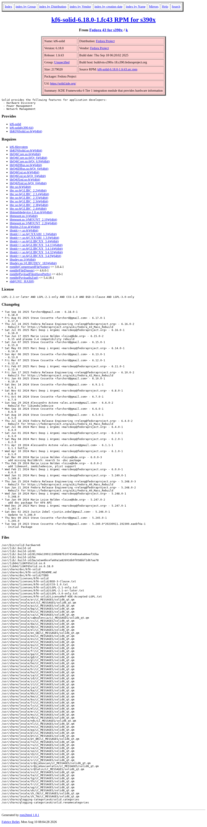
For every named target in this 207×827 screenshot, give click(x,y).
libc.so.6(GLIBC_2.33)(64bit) (29, 197)
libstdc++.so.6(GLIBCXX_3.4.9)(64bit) (35, 256)
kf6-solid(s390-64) (21, 127)
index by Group (26, 6)
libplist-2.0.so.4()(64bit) (25, 227)
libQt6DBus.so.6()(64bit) (26, 165)
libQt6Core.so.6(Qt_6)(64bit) (28, 158)
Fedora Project (105, 41)
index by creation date (108, 6)
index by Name (136, 6)
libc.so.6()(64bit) (20, 187)
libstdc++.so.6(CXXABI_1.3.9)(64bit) (34, 237)
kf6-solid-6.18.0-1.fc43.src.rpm (117, 69)
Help (165, 6)
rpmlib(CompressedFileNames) (30, 267)
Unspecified (62, 62)
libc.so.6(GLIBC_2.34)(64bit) (29, 201)
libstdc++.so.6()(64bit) (24, 230)
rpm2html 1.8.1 (29, 815)
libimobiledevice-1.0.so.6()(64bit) (31, 212)
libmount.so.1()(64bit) (24, 216)
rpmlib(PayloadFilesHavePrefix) (30, 274)
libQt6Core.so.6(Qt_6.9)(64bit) (30, 161)
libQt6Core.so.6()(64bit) (25, 154)
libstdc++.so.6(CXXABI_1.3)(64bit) (33, 234)
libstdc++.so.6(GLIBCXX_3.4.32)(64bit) (36, 252)
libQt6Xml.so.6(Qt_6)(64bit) (28, 183)
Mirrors (153, 6)
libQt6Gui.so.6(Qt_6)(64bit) (28, 176)
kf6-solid (15, 124)
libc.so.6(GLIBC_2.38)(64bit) (29, 205)
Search (176, 6)
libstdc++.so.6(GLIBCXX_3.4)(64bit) (34, 241)
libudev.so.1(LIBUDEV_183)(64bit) (33, 263)
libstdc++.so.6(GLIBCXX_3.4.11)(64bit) (36, 245)
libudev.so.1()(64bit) (23, 259)
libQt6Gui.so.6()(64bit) (24, 172)
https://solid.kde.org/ (63, 83)
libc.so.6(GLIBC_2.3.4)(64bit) (29, 194)
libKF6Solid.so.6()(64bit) (26, 131)
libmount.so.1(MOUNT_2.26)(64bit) (33, 223)
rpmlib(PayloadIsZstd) (24, 277)
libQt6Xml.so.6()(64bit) (25, 179)
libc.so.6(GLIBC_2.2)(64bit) (28, 190)
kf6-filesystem (19, 147)
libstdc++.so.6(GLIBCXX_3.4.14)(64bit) (36, 248)
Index (8, 6)
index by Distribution (52, 6)
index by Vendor (80, 6)
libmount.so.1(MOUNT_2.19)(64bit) (33, 219)
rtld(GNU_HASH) (22, 281)
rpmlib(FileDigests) (22, 270)
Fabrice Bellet (10, 822)
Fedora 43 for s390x (106, 30)
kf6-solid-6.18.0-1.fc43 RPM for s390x (103, 19)
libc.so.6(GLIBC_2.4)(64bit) (28, 208)
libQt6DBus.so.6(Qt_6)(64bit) (29, 168)
